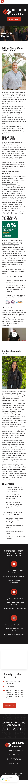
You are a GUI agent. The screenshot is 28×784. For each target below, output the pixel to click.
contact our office (7, 323)
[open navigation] (25, 2)
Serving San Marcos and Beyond (14, 576)
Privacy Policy (19, 774)
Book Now (14, 19)
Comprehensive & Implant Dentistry (15, 599)
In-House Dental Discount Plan (15, 634)
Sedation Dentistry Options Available (15, 608)
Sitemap (21, 776)
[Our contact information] (2, 1)
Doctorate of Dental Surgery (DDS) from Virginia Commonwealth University (13, 182)
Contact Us (9, 705)
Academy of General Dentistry (10, 242)
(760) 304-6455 (14, 764)
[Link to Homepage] (14, 745)
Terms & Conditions (10, 774)
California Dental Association (10, 244)
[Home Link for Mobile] (14, 12)
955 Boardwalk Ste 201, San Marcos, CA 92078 (14, 759)
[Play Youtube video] (14, 334)
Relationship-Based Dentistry (14, 625)
